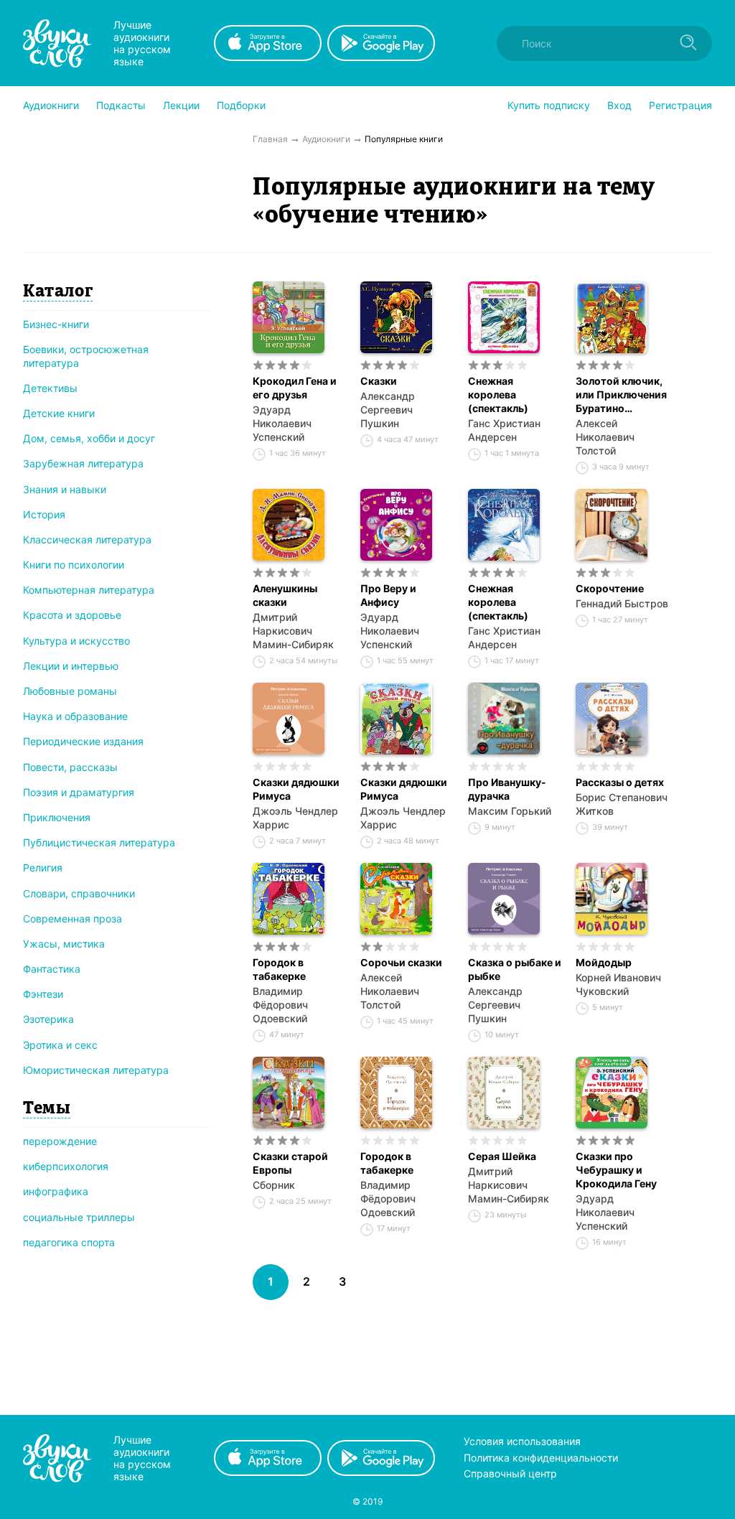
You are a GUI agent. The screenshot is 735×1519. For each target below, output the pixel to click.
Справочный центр (510, 1473)
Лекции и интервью (70, 666)
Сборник (274, 1185)
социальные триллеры (79, 1217)
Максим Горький (509, 811)
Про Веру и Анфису (388, 595)
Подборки (241, 105)
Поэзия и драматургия (78, 792)
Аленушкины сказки (285, 595)
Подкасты (121, 105)
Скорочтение (610, 588)
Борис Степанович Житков (622, 804)
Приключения (56, 817)
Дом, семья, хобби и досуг (89, 438)
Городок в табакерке (279, 969)
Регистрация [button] (680, 105)
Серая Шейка (502, 1156)
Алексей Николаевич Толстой (605, 437)
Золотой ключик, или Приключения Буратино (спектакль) (621, 395)
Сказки (378, 381)
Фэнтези (43, 994)
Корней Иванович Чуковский (618, 984)
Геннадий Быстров (622, 603)
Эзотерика (48, 1019)
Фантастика (51, 969)
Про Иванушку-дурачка (507, 789)
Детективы (50, 388)
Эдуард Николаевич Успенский (282, 423)
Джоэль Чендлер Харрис (295, 818)
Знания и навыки (64, 489)
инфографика (55, 1191)
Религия (42, 867)
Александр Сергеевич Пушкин (387, 409)
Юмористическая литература (96, 1070)
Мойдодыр (604, 962)
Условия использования (522, 1441)
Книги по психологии (73, 564)
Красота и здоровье (72, 615)
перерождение (60, 1141)
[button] (51, 105)
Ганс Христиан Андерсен (504, 430)
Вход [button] (619, 105)
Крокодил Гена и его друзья (295, 388)
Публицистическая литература (99, 842)
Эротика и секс (60, 1045)
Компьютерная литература (88, 590)
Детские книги (59, 413)
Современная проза (72, 918)
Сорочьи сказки (401, 962)
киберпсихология (65, 1166)
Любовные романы (70, 691)
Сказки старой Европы (290, 1163)
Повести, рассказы (70, 767)
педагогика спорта (69, 1242)
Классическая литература (87, 539)
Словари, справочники (79, 893)
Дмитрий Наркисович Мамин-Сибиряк (293, 630)
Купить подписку (548, 105)
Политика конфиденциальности (541, 1458)
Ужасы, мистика (64, 944)
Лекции (181, 105)
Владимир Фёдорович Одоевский (280, 1004)
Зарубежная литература (83, 463)
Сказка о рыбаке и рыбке (514, 969)
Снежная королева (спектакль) (498, 394)
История (44, 514)
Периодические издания (83, 741)
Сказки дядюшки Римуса (296, 789)
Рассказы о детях (620, 782)
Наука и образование (75, 716)
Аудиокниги (51, 105)
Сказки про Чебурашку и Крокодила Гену (616, 1170)
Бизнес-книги (56, 324)
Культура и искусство (76, 641)
